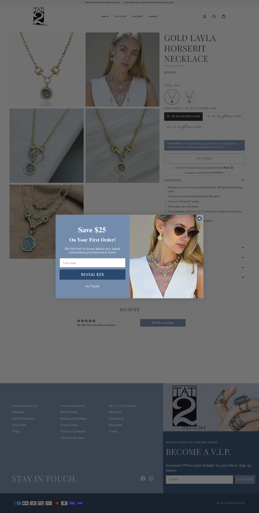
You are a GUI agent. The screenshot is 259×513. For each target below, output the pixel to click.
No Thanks (93, 286)
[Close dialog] (199, 218)
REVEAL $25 (92, 274)
